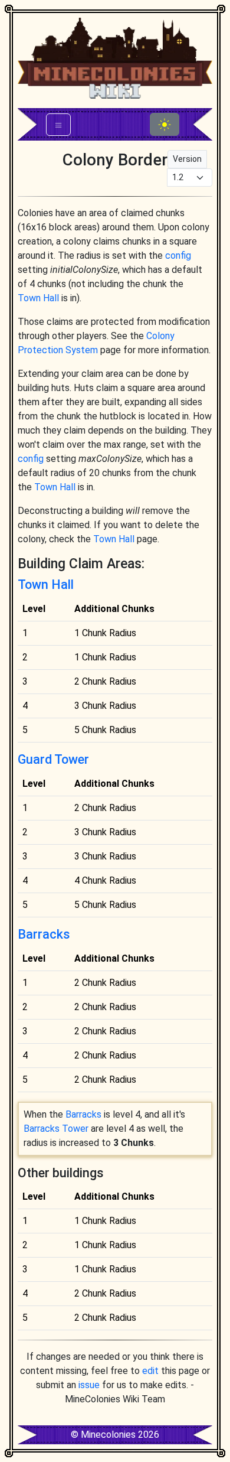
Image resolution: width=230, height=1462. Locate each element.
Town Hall (38, 298)
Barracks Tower (56, 1128)
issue (89, 1385)
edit (150, 1370)
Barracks (44, 934)
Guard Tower (53, 759)
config (178, 255)
